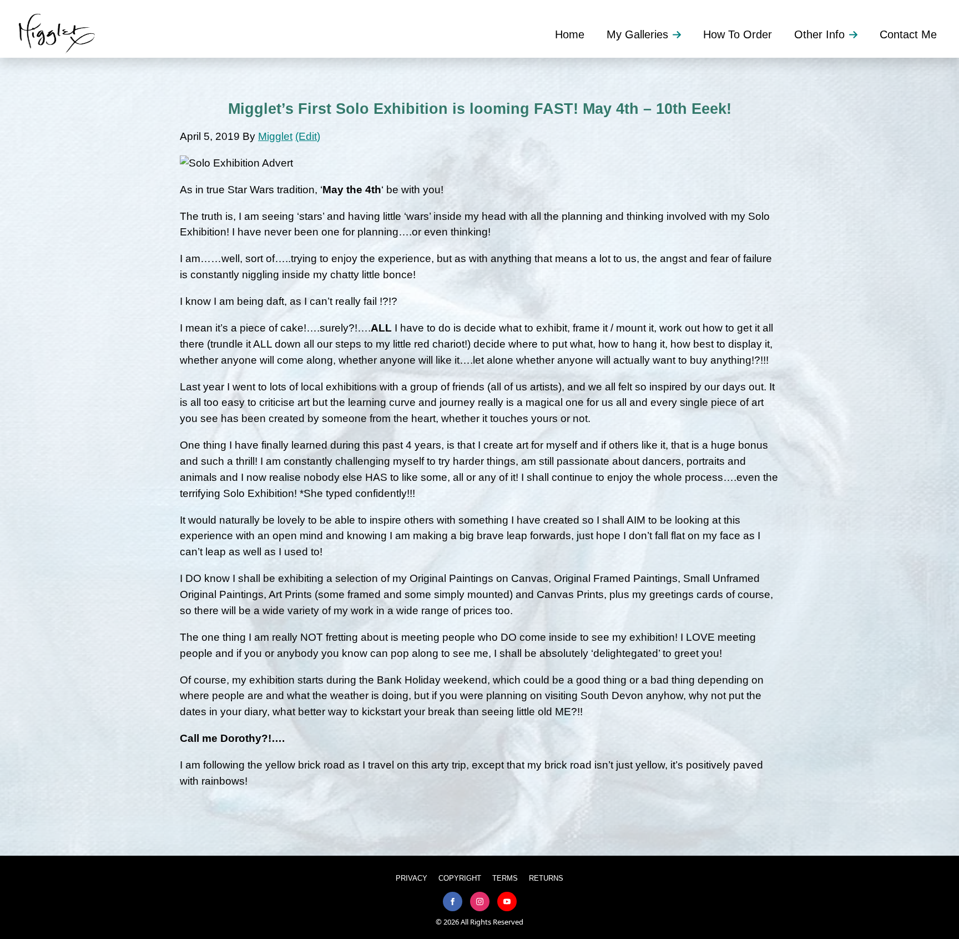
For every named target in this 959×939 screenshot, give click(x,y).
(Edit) (307, 136)
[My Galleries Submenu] (680, 34)
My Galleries (637, 34)
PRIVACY (411, 878)
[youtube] (507, 901)
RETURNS (546, 878)
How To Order (737, 34)
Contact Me (908, 34)
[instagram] (479, 901)
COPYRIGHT (459, 878)
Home (569, 34)
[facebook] (452, 901)
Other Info (819, 34)
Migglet (275, 136)
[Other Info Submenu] (857, 34)
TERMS (505, 878)
